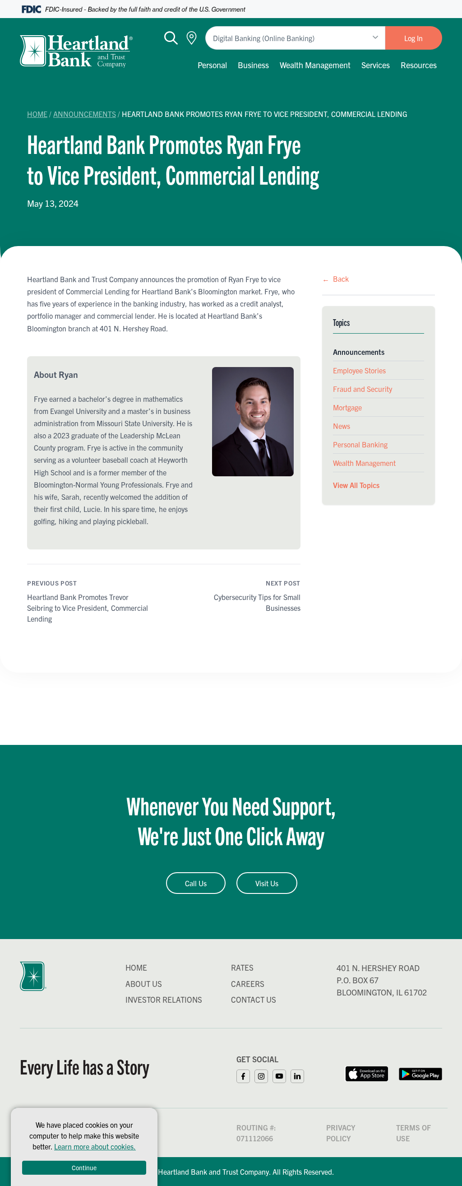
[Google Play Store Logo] (420, 1072)
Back (335, 278)
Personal (212, 65)
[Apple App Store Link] (366, 1072)
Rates (242, 967)
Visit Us (266, 883)
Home (37, 113)
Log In (413, 37)
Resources (419, 65)
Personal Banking (360, 444)
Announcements (84, 113)
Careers (247, 983)
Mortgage (347, 407)
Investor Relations (163, 999)
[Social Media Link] (245, 1074)
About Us (143, 983)
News (341, 425)
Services (375, 65)
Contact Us (253, 999)
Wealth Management (315, 65)
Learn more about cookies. (95, 1146)
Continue (84, 1167)
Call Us (196, 883)
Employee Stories (359, 370)
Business (253, 65)
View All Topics (356, 484)
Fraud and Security (362, 388)
